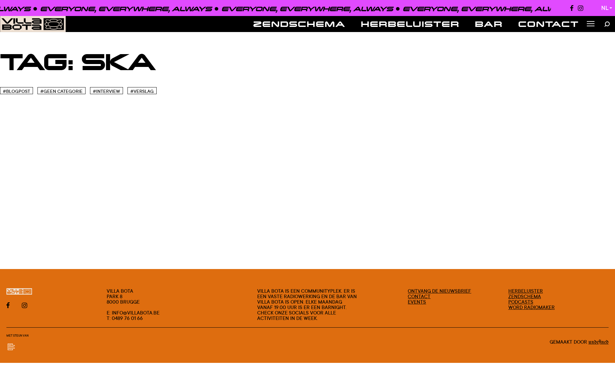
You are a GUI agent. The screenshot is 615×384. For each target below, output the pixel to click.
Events (417, 301)
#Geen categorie (61, 91)
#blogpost (16, 91)
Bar (489, 24)
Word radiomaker (531, 307)
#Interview (106, 91)
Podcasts (520, 301)
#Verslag (142, 91)
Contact (548, 24)
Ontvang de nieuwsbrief (439, 291)
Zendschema (299, 24)
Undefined (598, 342)
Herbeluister (410, 24)
